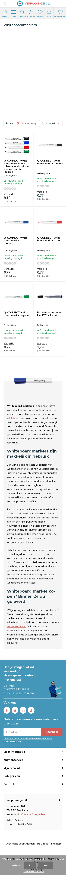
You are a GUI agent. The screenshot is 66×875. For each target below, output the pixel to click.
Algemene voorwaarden (20, 843)
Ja (30, 865)
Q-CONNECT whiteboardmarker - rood (49, 239)
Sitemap (56, 843)
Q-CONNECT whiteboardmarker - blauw (16, 240)
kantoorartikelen (16, 626)
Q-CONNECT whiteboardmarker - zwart (50, 162)
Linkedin (23, 710)
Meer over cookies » (34, 871)
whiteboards (14, 418)
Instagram (15, 710)
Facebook (7, 710)
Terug (4, 3)
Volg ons (10, 702)
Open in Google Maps (34, 814)
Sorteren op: (29, 123)
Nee (45, 865)
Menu (13, 16)
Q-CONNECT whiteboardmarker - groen (17, 314)
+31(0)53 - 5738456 (22, 693)
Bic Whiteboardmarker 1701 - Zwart (49, 314)
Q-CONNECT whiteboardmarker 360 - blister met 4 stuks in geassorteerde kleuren (16, 166)
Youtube (31, 710)
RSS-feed (42, 843)
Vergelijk (9, 194)
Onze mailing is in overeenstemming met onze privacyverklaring (28, 740)
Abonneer (52, 732)
